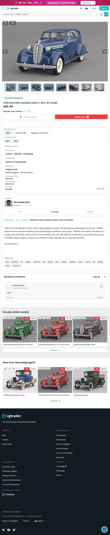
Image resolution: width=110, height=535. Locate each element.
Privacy (26, 521)
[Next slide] (104, 52)
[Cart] (86, 8)
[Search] (106, 14)
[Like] (19, 124)
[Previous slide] (5, 52)
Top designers (61, 466)
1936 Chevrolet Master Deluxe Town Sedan (18, 345)
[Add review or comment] (104, 276)
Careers (5, 439)
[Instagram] (14, 529)
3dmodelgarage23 (22, 202)
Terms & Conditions (10, 521)
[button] (101, 14)
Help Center (7, 444)
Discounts (60, 457)
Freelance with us (9, 475)
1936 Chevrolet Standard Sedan (84, 345)
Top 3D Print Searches (11, 484)
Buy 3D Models (61, 430)
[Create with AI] (81, 8)
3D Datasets (61, 439)
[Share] (90, 124)
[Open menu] (3, 8)
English (38, 521)
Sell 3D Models (8, 462)
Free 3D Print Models (64, 453)
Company (5, 430)
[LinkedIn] (4, 530)
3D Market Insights (9, 471)
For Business (61, 435)
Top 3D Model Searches (11, 480)
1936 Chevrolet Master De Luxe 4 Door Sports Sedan (56, 395)
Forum (58, 475)
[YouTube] (9, 530)
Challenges (60, 470)
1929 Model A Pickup (81, 395)
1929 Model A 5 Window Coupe (14, 395)
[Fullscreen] (5, 23)
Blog (4, 435)
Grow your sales (8, 466)
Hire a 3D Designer (63, 444)
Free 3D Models (62, 448)
